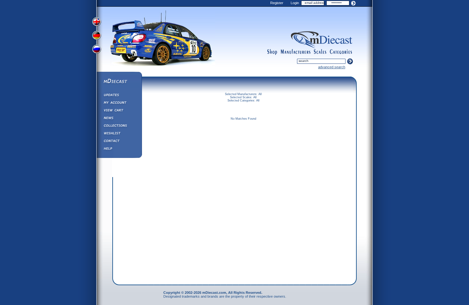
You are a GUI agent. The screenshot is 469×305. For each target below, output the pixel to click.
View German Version (97, 36)
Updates (119, 95)
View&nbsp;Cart (119, 111)
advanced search (331, 67)
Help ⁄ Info (119, 149)
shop (272, 52)
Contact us (119, 141)
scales (320, 52)
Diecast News (119, 118)
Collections (119, 126)
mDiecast (119, 81)
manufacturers (295, 52)
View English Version (97, 21)
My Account (119, 103)
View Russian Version (97, 50)
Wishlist (119, 134)
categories (341, 52)
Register (276, 3)
